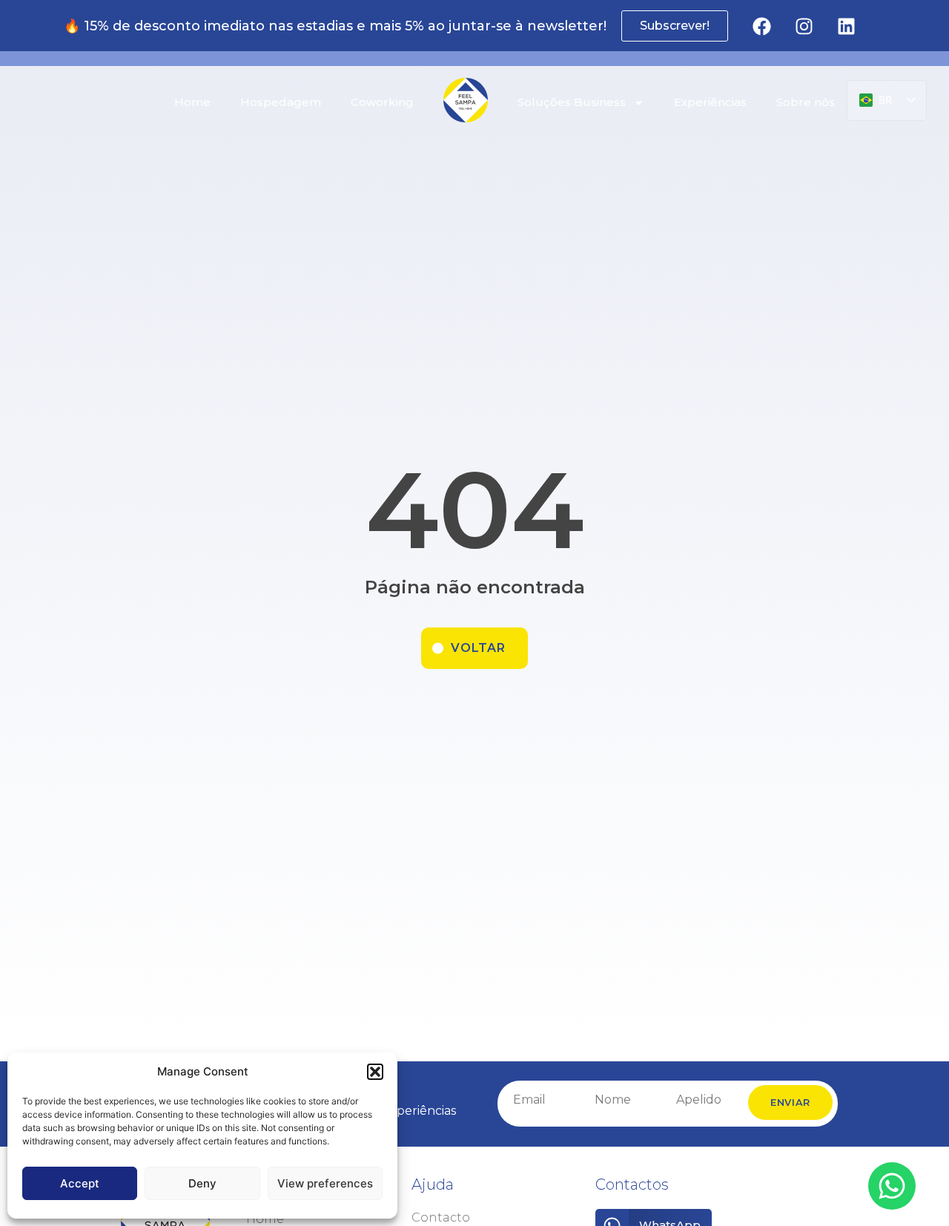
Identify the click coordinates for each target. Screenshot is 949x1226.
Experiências (710, 102)
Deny (202, 1183)
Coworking (382, 102)
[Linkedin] (845, 26)
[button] (375, 1071)
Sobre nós (805, 102)
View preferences (325, 1183)
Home (192, 102)
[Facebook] (761, 26)
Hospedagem (280, 102)
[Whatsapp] (892, 1186)
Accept (79, 1183)
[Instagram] (803, 26)
